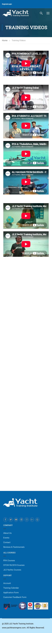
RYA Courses (9, 560)
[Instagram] (27, 520)
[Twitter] (11, 520)
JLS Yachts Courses (12, 570)
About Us (7, 533)
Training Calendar (11, 588)
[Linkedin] (21, 520)
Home (4, 40)
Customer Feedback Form (14, 597)
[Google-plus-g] (32, 520)
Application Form (11, 592)
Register (5, 4)
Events (6, 538)
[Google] (37, 520)
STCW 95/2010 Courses (14, 565)
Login (10, 4)
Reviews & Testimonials (14, 547)
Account (7, 583)
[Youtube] (16, 520)
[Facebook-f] (5, 520)
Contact (6, 542)
